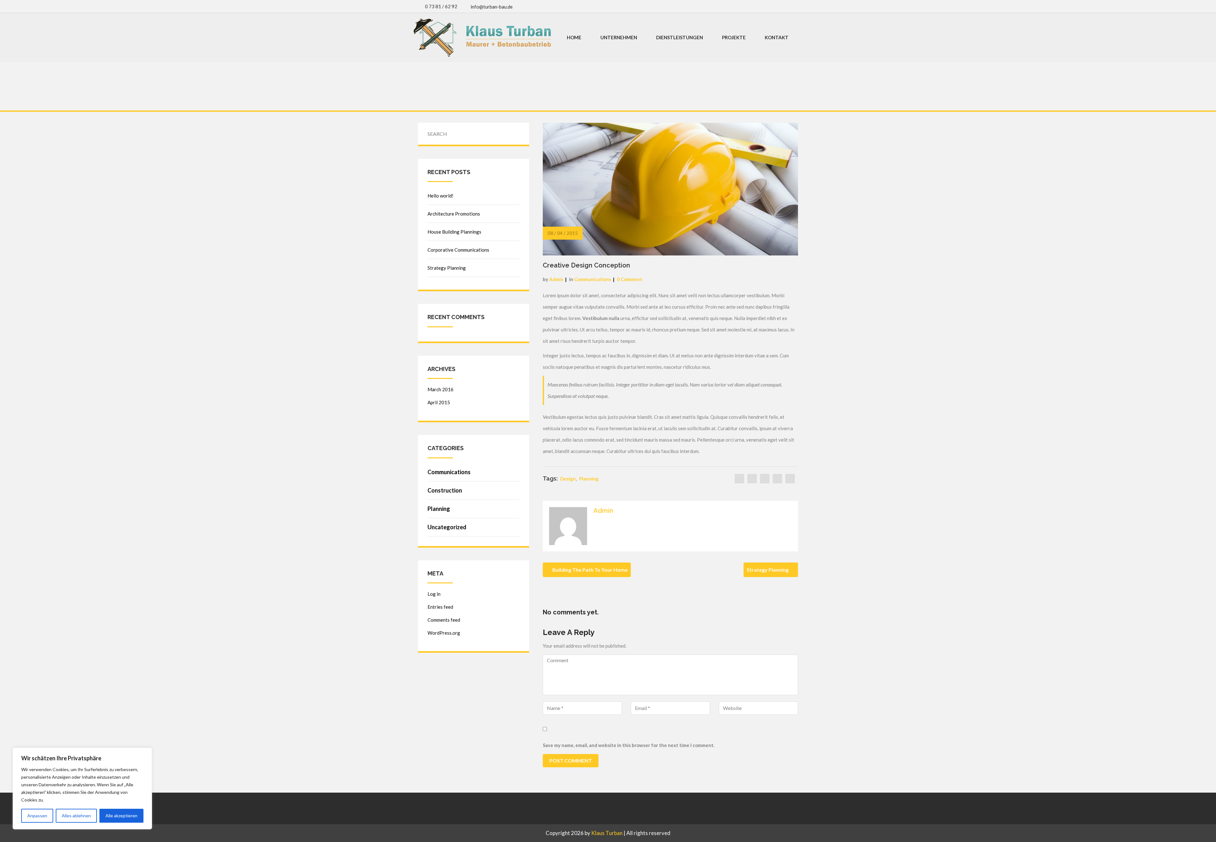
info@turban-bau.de (492, 6)
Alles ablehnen (76, 815)
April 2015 (439, 402)
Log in (434, 594)
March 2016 (440, 389)
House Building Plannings (454, 232)
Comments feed (444, 620)
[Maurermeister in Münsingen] (482, 37)
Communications (592, 279)
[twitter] (752, 478)
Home (574, 37)
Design (568, 478)
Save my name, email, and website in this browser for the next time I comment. (628, 745)
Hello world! (440, 195)
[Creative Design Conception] (670, 188)
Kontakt (776, 37)
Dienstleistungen (679, 37)
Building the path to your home (589, 570)
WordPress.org (444, 633)
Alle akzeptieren (121, 815)
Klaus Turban (607, 833)
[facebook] (739, 478)
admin (556, 279)
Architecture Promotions (454, 214)
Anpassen (37, 815)
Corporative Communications (458, 250)
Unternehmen (618, 37)
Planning (588, 478)
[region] (82, 788)
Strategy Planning (768, 570)
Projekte (734, 37)
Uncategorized (447, 527)
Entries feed (440, 607)
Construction (445, 490)
